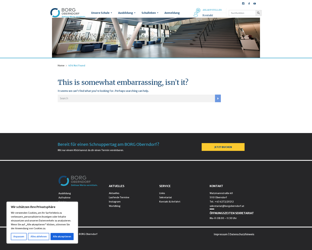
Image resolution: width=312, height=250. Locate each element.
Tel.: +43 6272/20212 (222, 201)
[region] (42, 223)
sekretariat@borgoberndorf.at (227, 206)
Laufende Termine (119, 197)
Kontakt (207, 15)
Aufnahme (64, 197)
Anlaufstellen (212, 10)
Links (162, 193)
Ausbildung (125, 12)
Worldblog (114, 206)
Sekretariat (165, 197)
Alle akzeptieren (62, 236)
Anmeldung (172, 12)
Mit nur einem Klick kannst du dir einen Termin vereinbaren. (91, 150)
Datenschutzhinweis (242, 234)
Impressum (221, 234)
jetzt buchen (223, 147)
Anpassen (18, 236)
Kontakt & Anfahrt (169, 201)
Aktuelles (114, 193)
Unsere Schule (100, 12)
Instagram (115, 201)
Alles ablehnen (39, 236)
